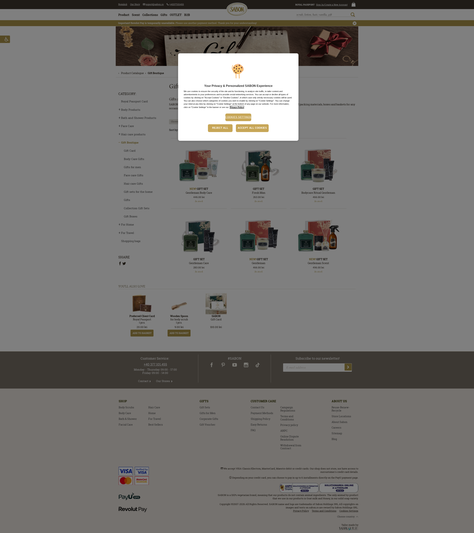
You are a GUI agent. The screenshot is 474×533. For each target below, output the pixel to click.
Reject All (220, 128)
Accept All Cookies (252, 128)
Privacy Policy (237, 107)
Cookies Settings (238, 117)
